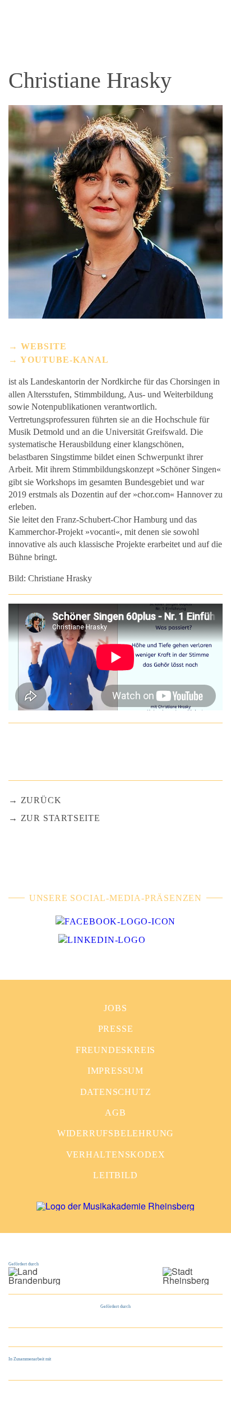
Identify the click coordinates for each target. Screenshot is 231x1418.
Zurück (41, 800)
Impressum (115, 1070)
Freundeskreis (115, 1050)
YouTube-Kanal (64, 359)
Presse (115, 1028)
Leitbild (115, 1175)
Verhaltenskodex (115, 1154)
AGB (115, 1112)
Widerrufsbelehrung (115, 1133)
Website (44, 346)
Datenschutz (115, 1092)
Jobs (115, 1008)
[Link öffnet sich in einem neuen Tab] (115, 922)
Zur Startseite (60, 818)
